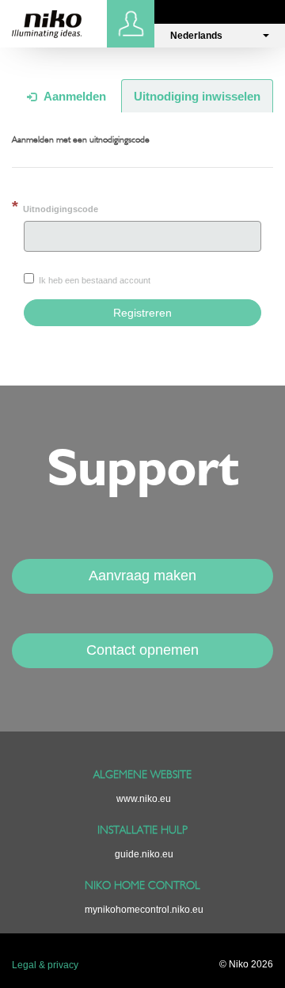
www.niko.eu (143, 798)
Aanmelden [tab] (73, 96)
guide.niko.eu (144, 854)
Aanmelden (133, 24)
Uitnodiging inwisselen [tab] (197, 96)
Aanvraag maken (142, 575)
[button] (219, 36)
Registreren (142, 312)
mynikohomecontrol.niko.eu (144, 909)
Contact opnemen (142, 650)
